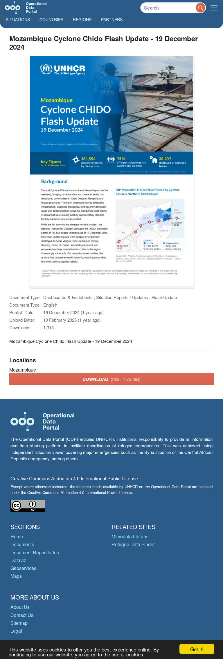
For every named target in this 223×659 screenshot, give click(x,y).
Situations (18, 19)
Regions (82, 19)
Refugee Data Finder (133, 544)
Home (16, 536)
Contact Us (21, 615)
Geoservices (23, 568)
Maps (16, 576)
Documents (22, 544)
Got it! (197, 649)
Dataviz (18, 560)
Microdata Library (129, 536)
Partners (112, 19)
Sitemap (19, 623)
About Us (20, 607)
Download (111, 379)
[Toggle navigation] (214, 7)
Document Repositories (34, 552)
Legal (16, 630)
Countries (51, 19)
